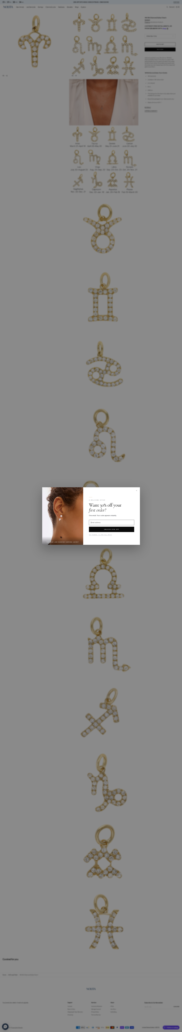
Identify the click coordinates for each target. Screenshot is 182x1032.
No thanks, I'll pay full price (100, 534)
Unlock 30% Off (111, 529)
